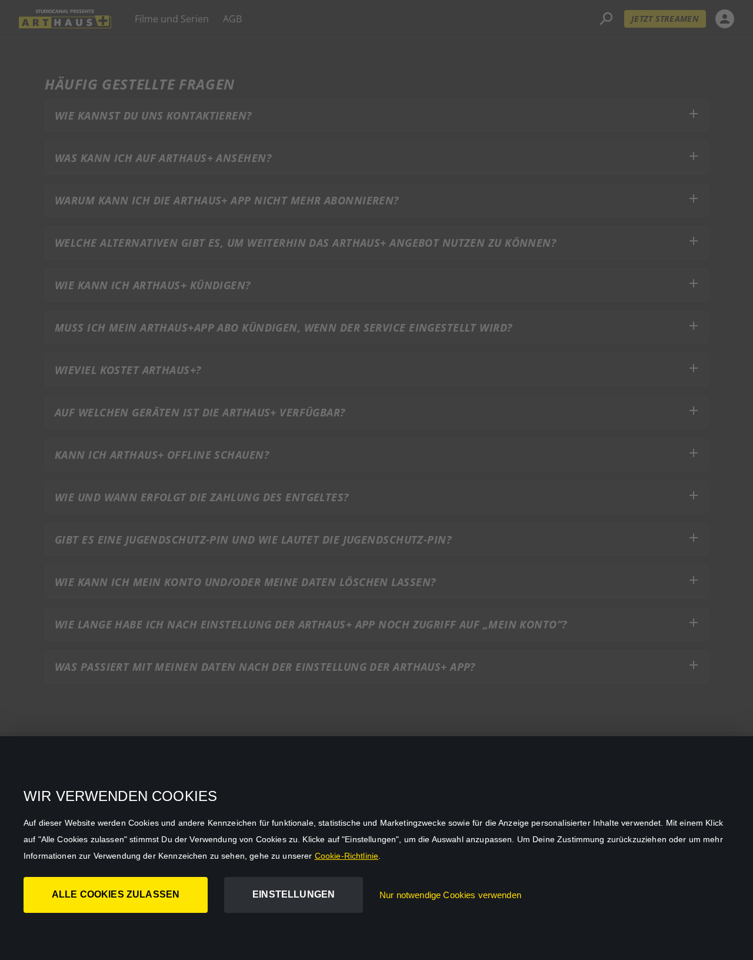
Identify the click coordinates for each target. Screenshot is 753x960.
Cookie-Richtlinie (347, 855)
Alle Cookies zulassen (115, 894)
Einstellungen (293, 894)
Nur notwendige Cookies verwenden (450, 895)
